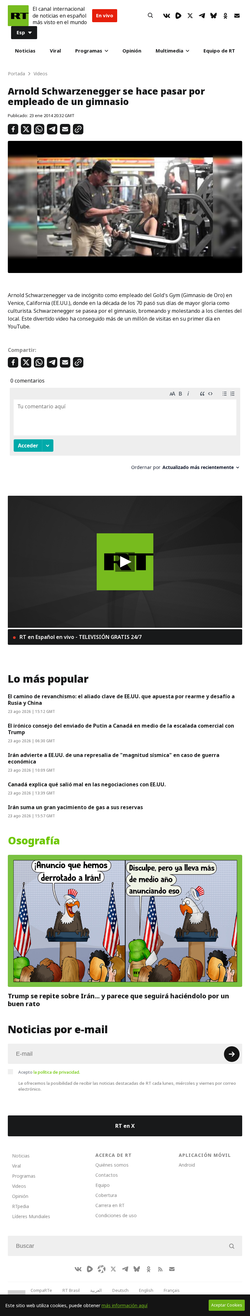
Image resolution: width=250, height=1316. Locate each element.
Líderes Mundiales (31, 1216)
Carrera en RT (110, 1205)
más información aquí (124, 1305)
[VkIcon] (166, 15)
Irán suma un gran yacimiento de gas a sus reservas (75, 807)
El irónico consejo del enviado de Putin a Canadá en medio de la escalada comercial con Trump (121, 729)
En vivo (104, 15)
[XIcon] (190, 15)
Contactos (106, 1175)
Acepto (49, 1072)
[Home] (18, 15)
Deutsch (120, 1290)
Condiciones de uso (116, 1215)
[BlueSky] (213, 15)
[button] (125, 562)
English (146, 1290)
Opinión (131, 50)
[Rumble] (178, 15)
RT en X (125, 1126)
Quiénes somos (112, 1164)
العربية (96, 1290)
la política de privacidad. (57, 1072)
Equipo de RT (219, 50)
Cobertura (106, 1195)
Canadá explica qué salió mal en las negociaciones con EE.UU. (87, 784)
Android (187, 1164)
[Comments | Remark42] (125, 431)
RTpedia (20, 1206)
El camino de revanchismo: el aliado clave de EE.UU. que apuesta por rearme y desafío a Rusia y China (121, 699)
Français (172, 1290)
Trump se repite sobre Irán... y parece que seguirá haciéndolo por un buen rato (118, 1000)
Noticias (25, 50)
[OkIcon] (225, 15)
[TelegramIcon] (202, 15)
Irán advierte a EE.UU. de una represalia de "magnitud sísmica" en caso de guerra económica (113, 758)
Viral (55, 50)
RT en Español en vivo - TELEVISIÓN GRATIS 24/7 (80, 637)
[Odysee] (101, 1269)
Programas (88, 50)
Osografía (34, 841)
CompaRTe (41, 1290)
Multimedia (169, 50)
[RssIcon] (160, 1269)
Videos (19, 1186)
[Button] (150, 15)
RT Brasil (71, 1290)
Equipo (102, 1185)
